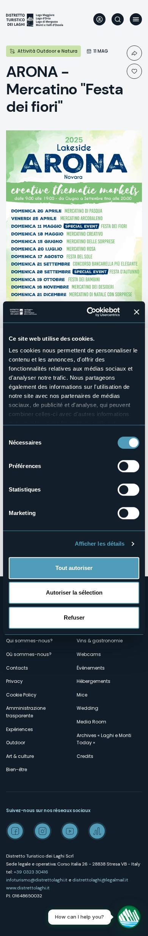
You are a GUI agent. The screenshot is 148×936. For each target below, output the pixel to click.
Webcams (89, 654)
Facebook (15, 831)
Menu (136, 19)
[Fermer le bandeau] (136, 312)
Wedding (87, 708)
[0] (134, 71)
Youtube (70, 831)
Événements (91, 668)
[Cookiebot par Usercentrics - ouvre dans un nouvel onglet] (90, 312)
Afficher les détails (100, 543)
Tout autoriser (74, 568)
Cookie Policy (21, 695)
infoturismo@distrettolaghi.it (37, 880)
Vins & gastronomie (100, 640)
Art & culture (20, 756)
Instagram (42, 831)
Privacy (14, 681)
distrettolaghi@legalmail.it (100, 880)
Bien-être (16, 769)
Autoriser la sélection (74, 592)
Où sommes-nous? (29, 654)
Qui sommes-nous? (29, 640)
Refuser (74, 617)
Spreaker (97, 831)
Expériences (19, 729)
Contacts (17, 668)
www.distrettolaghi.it (28, 888)
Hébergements (93, 681)
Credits (85, 756)
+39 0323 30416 (31, 872)
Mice (82, 695)
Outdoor (15, 742)
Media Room (91, 721)
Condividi (134, 53)
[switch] (128, 466)
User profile (99, 19)
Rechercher (118, 19)
